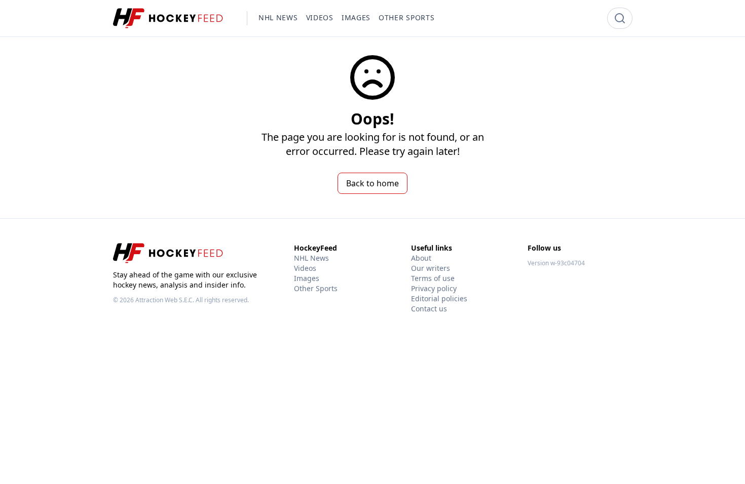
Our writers (430, 268)
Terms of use (433, 278)
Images (306, 278)
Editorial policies (439, 298)
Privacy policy (434, 288)
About (421, 258)
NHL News (311, 258)
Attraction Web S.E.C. (164, 300)
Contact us (429, 308)
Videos (305, 268)
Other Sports (316, 288)
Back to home (372, 183)
